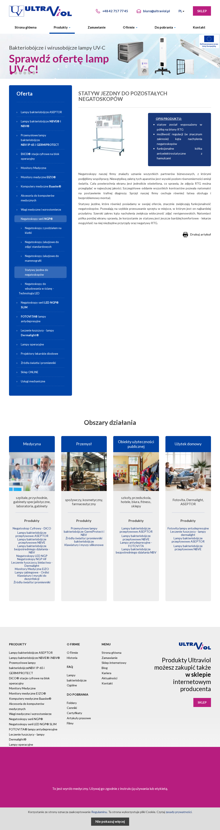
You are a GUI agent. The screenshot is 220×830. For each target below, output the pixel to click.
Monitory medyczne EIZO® (27, 693)
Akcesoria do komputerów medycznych (37, 198)
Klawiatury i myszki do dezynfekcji (31, 577)
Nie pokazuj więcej (110, 821)
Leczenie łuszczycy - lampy (37, 333)
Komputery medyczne (41, 186)
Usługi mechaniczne (33, 381)
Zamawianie (97, 27)
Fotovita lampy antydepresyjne (188, 528)
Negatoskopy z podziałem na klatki (43, 230)
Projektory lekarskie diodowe (39, 353)
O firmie (129, 27)
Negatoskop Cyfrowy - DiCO (32, 528)
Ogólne (72, 685)
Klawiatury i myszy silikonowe (84, 545)
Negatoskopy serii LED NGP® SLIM (33, 724)
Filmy (70, 723)
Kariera (106, 673)
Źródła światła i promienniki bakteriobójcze (84, 539)
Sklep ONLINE (29, 372)
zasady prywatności (179, 812)
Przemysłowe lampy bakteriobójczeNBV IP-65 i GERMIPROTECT (26, 668)
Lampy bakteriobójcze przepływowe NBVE (31, 540)
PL (180, 11)
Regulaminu (99, 812)
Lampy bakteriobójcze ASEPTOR (41, 112)
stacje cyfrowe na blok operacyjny (40, 156)
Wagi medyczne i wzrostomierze (41, 209)
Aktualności (109, 678)
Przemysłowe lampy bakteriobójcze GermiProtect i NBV (84, 531)
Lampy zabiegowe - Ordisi (32, 572)
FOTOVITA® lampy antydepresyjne (33, 729)
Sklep (202, 11)
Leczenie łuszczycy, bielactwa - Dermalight (31, 564)
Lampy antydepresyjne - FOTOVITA (136, 544)
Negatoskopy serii (37, 218)
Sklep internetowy (114, 662)
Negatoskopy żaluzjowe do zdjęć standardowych (42, 244)
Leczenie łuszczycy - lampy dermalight (188, 533)
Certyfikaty (74, 713)
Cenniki (72, 708)
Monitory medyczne (38, 177)
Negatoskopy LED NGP (31, 556)
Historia (72, 658)
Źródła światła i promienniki (38, 363)
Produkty (61, 27)
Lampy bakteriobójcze (43, 123)
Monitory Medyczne (33, 168)
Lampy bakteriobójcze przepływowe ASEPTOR (31, 534)
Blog (105, 668)
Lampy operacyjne (32, 344)
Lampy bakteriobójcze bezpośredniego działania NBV (136, 550)
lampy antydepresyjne (33, 319)
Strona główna (26, 27)
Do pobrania (164, 27)
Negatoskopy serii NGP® (26, 719)
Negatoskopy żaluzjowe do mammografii (42, 258)
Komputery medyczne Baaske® (30, 698)
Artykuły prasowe (79, 718)
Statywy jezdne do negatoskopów (36, 272)
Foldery (72, 703)
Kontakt (199, 27)
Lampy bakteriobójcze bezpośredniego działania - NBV (32, 549)
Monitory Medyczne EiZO (32, 569)
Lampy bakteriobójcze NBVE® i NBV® (34, 658)
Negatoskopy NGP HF (32, 559)
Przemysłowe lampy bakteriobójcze (40, 140)
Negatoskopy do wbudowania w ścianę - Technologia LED (36, 288)
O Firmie (72, 652)
